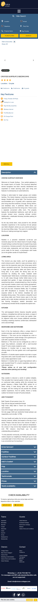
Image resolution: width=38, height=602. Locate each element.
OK (35, 600)
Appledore (3, 520)
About (20, 550)
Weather (21, 526)
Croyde (3, 526)
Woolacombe (4, 539)
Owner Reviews (5, 561)
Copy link (7, 505)
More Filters (9, 35)
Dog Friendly (25, 31)
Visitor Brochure (23, 520)
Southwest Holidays (24, 522)
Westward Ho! (4, 537)
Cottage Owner (4, 550)
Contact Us (22, 552)
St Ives (2, 535)
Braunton (3, 524)
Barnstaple (3, 522)
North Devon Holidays (24, 524)
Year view (19, 505)
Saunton (3, 533)
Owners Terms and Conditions (8, 559)
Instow (2, 530)
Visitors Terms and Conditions (26, 528)
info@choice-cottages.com (21, 581)
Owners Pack (4, 554)
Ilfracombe (3, 528)
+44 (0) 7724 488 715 (23, 573)
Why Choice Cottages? (6, 552)
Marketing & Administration (7, 557)
